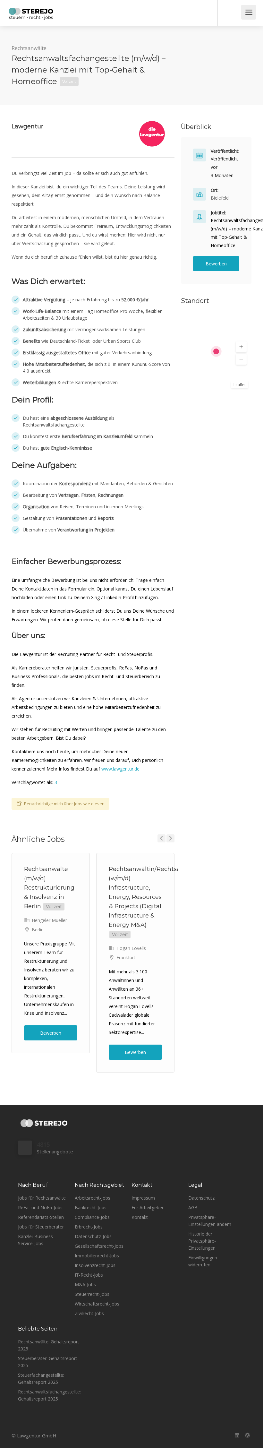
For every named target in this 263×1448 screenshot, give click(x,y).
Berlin (38, 930)
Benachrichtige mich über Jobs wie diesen (64, 803)
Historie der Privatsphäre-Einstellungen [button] (202, 1241)
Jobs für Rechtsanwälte (42, 1198)
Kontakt (140, 1217)
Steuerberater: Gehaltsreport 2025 (47, 1361)
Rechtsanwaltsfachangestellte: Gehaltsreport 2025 (49, 1395)
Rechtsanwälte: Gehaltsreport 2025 (48, 1345)
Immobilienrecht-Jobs (97, 1256)
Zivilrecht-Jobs (89, 1313)
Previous (161, 838)
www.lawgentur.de (120, 769)
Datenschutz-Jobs (93, 1236)
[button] (241, 346)
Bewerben (50, 1033)
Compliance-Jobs (92, 1217)
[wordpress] (247, 1436)
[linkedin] (237, 1436)
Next (170, 838)
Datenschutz (201, 1198)
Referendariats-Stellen (41, 1217)
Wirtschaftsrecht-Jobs (97, 1304)
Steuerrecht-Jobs (92, 1294)
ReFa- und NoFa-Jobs (40, 1207)
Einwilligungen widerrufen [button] (202, 1261)
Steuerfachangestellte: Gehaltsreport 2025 (41, 1378)
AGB (193, 1207)
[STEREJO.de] (30, 14)
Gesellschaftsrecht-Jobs (99, 1246)
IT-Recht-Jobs (89, 1275)
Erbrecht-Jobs (89, 1227)
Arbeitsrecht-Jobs (92, 1198)
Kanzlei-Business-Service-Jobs (36, 1239)
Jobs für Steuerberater (41, 1227)
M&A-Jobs (85, 1284)
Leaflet (239, 384)
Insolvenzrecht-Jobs (95, 1265)
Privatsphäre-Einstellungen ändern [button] (209, 1220)
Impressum (143, 1198)
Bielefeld (220, 198)
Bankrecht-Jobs (90, 1207)
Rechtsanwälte (29, 48)
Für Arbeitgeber (148, 1207)
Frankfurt (125, 957)
